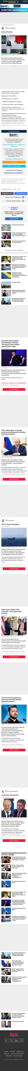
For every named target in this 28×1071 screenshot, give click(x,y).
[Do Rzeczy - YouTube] (22, 1040)
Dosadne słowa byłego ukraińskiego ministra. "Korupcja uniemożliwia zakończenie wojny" (10, 343)
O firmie (6, 1051)
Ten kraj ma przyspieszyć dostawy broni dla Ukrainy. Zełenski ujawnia (11, 699)
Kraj (19, 189)
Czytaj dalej (14, 389)
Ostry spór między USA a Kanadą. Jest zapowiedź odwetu (11, 611)
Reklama (6, 1053)
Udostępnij (21, 193)
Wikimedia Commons (8, 637)
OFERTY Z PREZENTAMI (14, 166)
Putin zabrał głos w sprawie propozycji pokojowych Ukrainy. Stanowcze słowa (13, 432)
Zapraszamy (14, 219)
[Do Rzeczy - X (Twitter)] (11, 1040)
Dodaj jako (13, 201)
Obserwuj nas (13, 197)
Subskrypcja (20, 1051)
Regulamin (9, 1056)
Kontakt (12, 1051)
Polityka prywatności (17, 1053)
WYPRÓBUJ (14, 162)
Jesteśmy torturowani (9, 795)
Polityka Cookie (17, 1056)
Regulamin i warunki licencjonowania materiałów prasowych (13, 183)
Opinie (14, 189)
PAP (23, 366)
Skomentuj (6, 193)
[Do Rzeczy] (1, 25)
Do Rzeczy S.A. (10, 1059)
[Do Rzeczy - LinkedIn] (16, 1040)
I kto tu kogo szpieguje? (10, 524)
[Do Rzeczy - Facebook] (6, 1040)
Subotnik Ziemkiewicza (14, 10)
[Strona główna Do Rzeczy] (5, 6)
